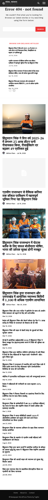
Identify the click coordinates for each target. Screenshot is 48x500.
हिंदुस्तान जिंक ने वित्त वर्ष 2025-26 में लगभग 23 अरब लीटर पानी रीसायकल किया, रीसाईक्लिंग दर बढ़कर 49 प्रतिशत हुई (23, 50)
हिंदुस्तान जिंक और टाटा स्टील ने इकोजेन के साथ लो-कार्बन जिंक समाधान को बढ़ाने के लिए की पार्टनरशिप (23, 312)
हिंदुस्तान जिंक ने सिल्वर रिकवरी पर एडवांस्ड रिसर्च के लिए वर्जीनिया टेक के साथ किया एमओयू (23, 395)
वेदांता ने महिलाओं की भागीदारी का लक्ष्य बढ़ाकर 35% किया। (21, 385)
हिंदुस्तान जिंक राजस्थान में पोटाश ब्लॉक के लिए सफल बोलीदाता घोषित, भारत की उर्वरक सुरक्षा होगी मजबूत (24, 72)
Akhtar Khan (10, 153)
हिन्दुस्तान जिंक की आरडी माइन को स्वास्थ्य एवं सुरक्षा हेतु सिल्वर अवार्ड (22, 460)
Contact (31, 493)
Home (16, 493)
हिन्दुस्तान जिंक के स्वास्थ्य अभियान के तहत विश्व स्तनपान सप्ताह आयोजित (23, 429)
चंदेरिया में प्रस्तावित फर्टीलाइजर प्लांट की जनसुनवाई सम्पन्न (23, 376)
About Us (23, 493)
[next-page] (14, 90)
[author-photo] (4, 153)
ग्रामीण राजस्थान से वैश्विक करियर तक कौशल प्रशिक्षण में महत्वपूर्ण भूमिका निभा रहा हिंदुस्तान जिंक (23, 62)
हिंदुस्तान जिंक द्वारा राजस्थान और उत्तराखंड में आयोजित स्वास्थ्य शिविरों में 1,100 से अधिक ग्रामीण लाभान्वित (24, 83)
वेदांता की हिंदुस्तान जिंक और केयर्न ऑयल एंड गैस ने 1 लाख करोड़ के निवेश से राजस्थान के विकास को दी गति (23, 321)
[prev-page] (10, 90)
